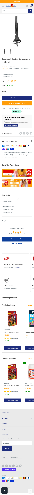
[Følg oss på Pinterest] (13, 466)
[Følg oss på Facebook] (3, 466)
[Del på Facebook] (20, 133)
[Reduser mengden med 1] (9, 91)
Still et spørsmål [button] (17, 243)
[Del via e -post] (31, 133)
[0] (31, 6)
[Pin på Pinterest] (24, 133)
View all (30, 305)
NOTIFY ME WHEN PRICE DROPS (17, 103)
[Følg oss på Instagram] (10, 466)
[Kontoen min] (27, 6)
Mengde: (4, 91)
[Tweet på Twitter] (27, 133)
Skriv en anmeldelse (17, 239)
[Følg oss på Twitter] (6, 466)
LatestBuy (5, 66)
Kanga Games (7, 329)
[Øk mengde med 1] (19, 91)
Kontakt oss (17, 1)
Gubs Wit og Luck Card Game (11, 332)
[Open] (4, 490)
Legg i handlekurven (17, 98)
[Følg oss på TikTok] (20, 466)
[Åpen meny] (3, 5)
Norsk (4, 457)
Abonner (7, 448)
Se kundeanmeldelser (11, 125)
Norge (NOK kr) (14, 457)
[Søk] (30, 11)
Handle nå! (17, 267)
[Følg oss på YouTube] (17, 466)
